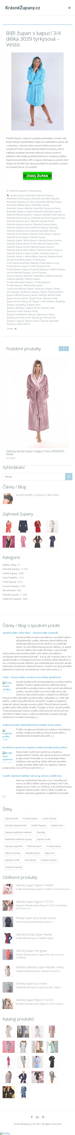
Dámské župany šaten (45, 224)
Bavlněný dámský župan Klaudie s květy (40, 967)
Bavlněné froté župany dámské (23, 198)
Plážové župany (15, 278)
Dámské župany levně (42, 221)
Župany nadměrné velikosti (21, 314)
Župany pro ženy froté (18, 317)
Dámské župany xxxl (18, 230)
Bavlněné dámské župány (40, 195)
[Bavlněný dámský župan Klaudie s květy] (8, 971)
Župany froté (47, 307)
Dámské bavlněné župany (48, 211)
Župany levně (30, 311)
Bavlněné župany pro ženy (21, 201)
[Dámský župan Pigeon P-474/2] (8, 1004)
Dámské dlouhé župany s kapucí (24, 214)
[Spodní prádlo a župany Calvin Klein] (8, 498)
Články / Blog (9, 564)
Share (10, 328)
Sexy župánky (10, 577)
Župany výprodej (49, 320)
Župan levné (13, 301)
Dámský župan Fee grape (31, 951)
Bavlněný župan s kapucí (20, 211)
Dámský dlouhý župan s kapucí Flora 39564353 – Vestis (36, 452)
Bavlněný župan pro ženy (47, 208)
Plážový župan (32, 278)
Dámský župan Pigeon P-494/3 (34, 885)
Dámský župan (38, 237)
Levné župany (39, 272)
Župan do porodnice (17, 298)
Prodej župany (14, 285)
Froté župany (35, 190)
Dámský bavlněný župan (43, 230)
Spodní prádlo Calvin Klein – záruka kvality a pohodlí (30, 632)
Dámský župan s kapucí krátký (23, 253)
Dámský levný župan (18, 237)
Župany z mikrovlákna (18, 323)
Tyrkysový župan (44, 288)
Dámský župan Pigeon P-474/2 (34, 1000)
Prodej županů (42, 282)
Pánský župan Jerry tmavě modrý (36, 918)
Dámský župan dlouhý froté (21, 243)
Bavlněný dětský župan (19, 204)
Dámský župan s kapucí (49, 249)
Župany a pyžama (16, 304)
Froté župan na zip (49, 262)
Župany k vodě (14, 311)
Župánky (60, 301)
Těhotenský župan (33, 285)
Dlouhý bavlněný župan (19, 259)
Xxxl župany (13, 291)
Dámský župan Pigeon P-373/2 (34, 902)
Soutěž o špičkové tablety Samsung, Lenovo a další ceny (32, 775)
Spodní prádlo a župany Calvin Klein (37, 495)
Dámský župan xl (49, 253)
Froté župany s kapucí (18, 269)
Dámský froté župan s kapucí (44, 233)
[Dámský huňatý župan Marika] (8, 938)
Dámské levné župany (18, 217)
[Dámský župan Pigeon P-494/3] (8, 889)
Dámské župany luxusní (19, 224)
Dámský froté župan (17, 233)
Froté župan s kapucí (18, 266)
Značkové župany (30, 291)
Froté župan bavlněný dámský (23, 262)
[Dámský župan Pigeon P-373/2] (8, 905)
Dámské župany (18, 190)
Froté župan (39, 259)
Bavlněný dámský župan (49, 201)
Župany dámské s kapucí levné (23, 307)
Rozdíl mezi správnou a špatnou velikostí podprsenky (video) (35, 747)
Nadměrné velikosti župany (47, 275)
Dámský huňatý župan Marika (34, 934)
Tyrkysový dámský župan (20, 288)
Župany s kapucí (15, 320)
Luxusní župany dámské (19, 275)
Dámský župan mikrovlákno (21, 249)
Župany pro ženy (45, 314)
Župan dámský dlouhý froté (46, 295)
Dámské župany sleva (18, 227)
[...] (59, 669)
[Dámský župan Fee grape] (8, 954)
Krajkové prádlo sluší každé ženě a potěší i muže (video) (32, 724)
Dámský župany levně (50, 256)
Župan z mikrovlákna (43, 301)
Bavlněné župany (50, 198)
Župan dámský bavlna (18, 295)
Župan (43, 291)
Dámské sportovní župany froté (48, 217)
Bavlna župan (18, 195)
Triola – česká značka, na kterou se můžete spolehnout (32, 677)
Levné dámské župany (19, 272)
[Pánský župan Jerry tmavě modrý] (8, 922)
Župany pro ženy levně (43, 317)
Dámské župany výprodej (44, 227)
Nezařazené (9, 590)
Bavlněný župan (40, 204)
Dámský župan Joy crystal (31, 983)
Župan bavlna (55, 291)
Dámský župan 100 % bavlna (22, 240)
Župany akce (33, 304)
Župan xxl (26, 301)
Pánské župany (11, 594)
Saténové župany (12, 598)
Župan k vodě (50, 298)
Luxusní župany (11, 586)
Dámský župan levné (18, 246)
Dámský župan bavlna (50, 240)
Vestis (57, 288)
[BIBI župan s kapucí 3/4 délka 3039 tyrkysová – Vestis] (37, 91)
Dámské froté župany (53, 214)
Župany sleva (32, 320)
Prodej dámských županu (20, 282)
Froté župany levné (40, 266)
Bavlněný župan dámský (20, 208)
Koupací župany (39, 269)
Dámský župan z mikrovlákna (22, 256)
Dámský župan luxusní (42, 246)
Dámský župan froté (48, 243)
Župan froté (35, 298)
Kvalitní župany (57, 269)
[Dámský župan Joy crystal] (8, 987)
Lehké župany (10, 573)
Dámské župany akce (18, 221)
